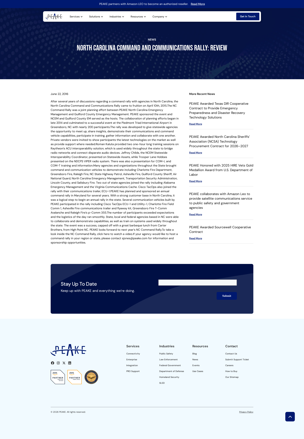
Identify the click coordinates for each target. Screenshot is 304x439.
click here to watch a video (114, 234)
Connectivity (133, 353)
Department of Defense (171, 371)
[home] (54, 16)
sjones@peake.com (134, 238)
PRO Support (133, 371)
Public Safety (166, 353)
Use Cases (197, 371)
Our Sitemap (232, 377)
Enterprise (131, 359)
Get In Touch (248, 16)
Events (196, 365)
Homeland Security (169, 377)
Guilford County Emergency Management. (101, 114)
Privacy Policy (246, 411)
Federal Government (170, 365)
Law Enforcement (168, 359)
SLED (162, 382)
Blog (194, 353)
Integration (132, 365)
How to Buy (231, 371)
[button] (76, 17)
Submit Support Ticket (237, 359)
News (195, 359)
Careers (229, 365)
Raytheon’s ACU (61, 148)
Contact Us (231, 353)
